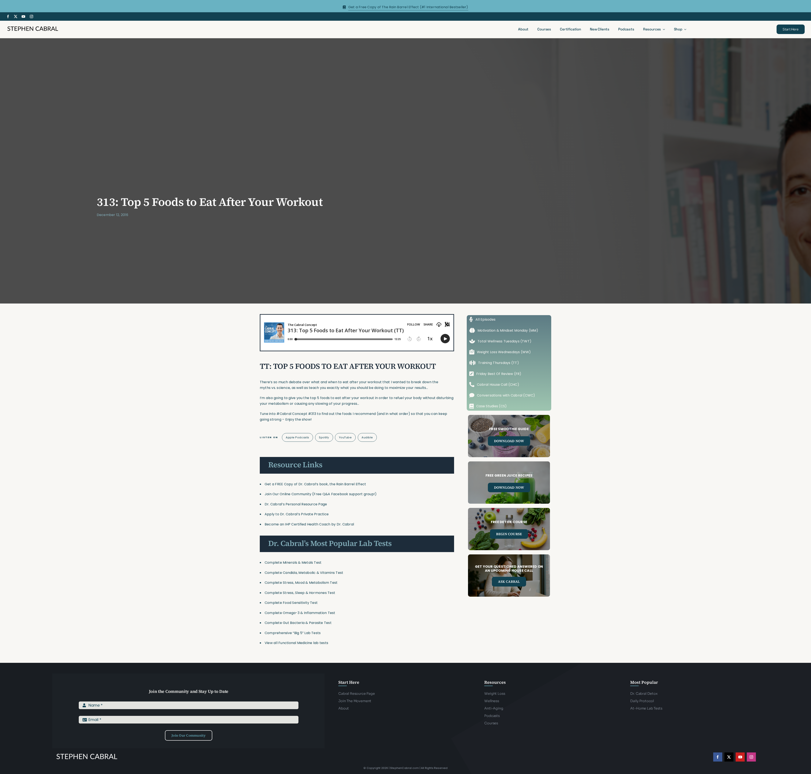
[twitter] (15, 16)
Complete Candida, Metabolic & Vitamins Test (304, 572)
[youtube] (23, 16)
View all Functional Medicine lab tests (296, 642)
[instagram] (31, 16)
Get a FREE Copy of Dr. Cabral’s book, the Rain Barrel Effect (315, 484)
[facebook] (8, 16)
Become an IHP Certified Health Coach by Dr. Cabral (309, 524)
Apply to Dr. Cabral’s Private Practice (297, 514)
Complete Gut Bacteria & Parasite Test (298, 622)
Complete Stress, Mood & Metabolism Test (301, 582)
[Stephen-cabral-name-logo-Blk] (32, 27)
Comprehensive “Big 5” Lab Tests (293, 632)
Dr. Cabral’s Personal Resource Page (296, 504)
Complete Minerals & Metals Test (293, 562)
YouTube (345, 437)
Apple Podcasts (297, 437)
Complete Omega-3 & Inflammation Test (300, 612)
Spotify (324, 437)
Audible (367, 437)
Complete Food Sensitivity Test (291, 602)
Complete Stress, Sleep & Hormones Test (300, 592)
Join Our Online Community (288, 494)
